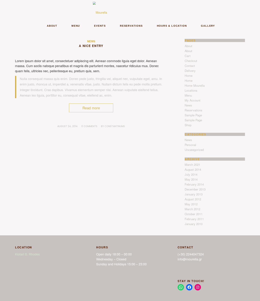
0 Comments (89, 126)
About (188, 46)
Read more (91, 107)
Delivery (190, 70)
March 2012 (192, 209)
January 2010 (194, 224)
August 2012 (193, 199)
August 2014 (193, 169)
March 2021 (192, 164)
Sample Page (193, 115)
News (91, 41)
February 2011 (194, 219)
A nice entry (91, 46)
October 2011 (194, 214)
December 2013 (195, 189)
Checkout (191, 60)
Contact (190, 65)
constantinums (115, 126)
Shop (188, 125)
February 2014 (194, 184)
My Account (192, 100)
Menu (188, 95)
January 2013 (194, 194)
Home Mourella (195, 85)
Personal (190, 144)
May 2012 (191, 204)
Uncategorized (194, 149)
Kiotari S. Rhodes (27, 254)
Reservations (193, 110)
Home (188, 75)
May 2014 (191, 179)
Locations (191, 90)
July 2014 (191, 174)
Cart (187, 55)
